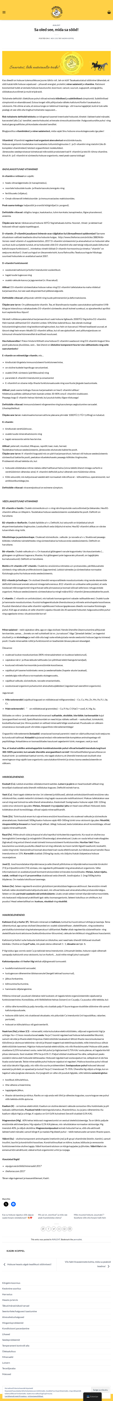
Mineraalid (7, 1356)
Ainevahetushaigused (13, 1317)
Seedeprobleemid (11, 1339)
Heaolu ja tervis (10, 1299)
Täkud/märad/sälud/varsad (15, 1305)
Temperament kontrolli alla (15, 1345)
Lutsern (6, 1362)
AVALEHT (56, 25)
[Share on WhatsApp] (43, 1228)
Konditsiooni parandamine (15, 1328)
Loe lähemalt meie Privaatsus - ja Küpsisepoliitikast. (24, 1396)
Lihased (6, 1334)
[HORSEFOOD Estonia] (56, 12)
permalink (77, 1239)
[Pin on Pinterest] (64, 1228)
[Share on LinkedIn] (69, 1228)
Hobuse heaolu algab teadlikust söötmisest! (29, 1264)
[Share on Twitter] (53, 1228)
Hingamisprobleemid (12, 1322)
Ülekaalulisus (9, 1351)
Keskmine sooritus (11, 1288)
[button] (4, 12)
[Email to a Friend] (59, 1228)
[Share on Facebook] (48, 1228)
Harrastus (7, 1294)
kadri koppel (68, 38)
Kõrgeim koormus (11, 1282)
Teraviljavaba (8, 1368)
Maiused (6, 1374)
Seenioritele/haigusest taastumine (19, 1311)
